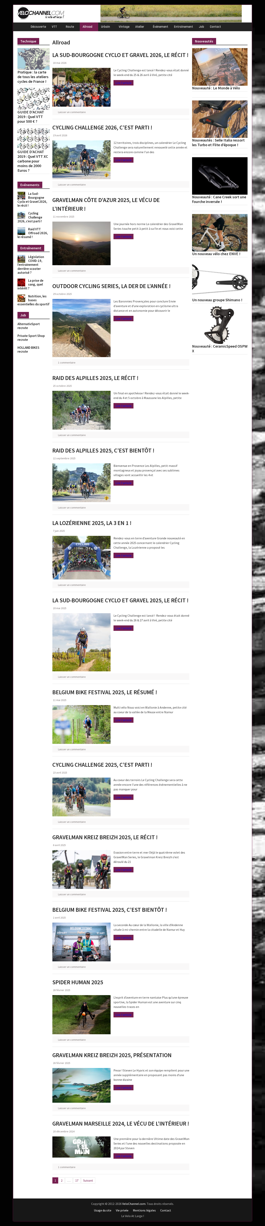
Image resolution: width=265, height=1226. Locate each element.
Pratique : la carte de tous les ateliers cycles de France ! (32, 77)
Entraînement (183, 27)
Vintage (124, 27)
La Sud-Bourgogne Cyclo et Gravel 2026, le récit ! (120, 55)
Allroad (87, 27)
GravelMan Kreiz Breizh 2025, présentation (112, 1055)
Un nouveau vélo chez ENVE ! (216, 253)
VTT (54, 27)
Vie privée (122, 1210)
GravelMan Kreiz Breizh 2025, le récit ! (105, 837)
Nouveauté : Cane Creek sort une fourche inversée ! (219, 199)
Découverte (38, 27)
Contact (215, 27)
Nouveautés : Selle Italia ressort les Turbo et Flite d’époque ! (218, 142)
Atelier (139, 27)
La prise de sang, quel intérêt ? (30, 284)
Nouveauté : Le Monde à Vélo (216, 88)
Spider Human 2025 (77, 982)
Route (70, 27)
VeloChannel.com (133, 1204)
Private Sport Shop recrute (31, 338)
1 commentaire (66, 362)
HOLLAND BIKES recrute (28, 349)
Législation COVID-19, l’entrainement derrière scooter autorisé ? (30, 265)
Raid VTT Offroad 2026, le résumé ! (32, 233)
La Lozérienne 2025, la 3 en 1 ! (92, 523)
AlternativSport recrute (28, 326)
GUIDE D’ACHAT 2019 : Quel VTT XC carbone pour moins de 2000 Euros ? (32, 161)
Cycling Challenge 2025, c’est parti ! (102, 764)
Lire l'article (123, 83)
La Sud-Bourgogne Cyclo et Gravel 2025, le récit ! (120, 600)
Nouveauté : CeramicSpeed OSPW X (220, 348)
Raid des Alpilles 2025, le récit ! (95, 378)
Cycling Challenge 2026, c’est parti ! (102, 127)
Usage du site (102, 1210)
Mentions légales (144, 1210)
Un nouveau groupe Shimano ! (217, 300)
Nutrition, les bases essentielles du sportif (33, 300)
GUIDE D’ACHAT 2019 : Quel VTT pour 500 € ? (30, 117)
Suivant (88, 1180)
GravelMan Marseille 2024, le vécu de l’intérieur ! (120, 1123)
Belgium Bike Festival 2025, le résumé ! (104, 692)
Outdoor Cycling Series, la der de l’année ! (111, 286)
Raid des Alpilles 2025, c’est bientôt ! (103, 450)
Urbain (105, 27)
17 (76, 1180)
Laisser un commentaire (72, 112)
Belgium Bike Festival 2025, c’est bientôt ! (109, 909)
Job (201, 27)
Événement (160, 27)
